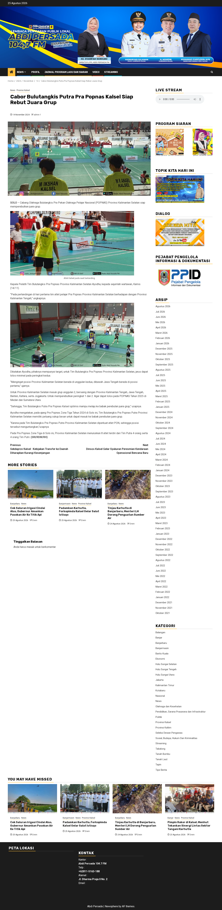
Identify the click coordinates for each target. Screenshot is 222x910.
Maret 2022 (162, 586)
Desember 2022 (164, 539)
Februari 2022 (163, 591)
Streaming (111, 72)
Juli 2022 (160, 565)
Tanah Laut (161, 759)
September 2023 (164, 491)
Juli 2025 (160, 375)
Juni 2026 (161, 316)
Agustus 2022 (163, 560)
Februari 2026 (163, 338)
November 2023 (164, 480)
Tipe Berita (161, 769)
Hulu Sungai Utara (165, 674)
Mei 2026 (160, 322)
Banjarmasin (65, 504)
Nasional (160, 695)
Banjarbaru (15, 504)
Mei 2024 (160, 449)
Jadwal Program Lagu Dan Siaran (66, 72)
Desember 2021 (164, 602)
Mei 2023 (160, 512)
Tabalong (160, 748)
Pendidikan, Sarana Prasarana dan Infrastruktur (181, 711)
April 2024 (161, 454)
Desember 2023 (164, 475)
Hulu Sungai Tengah (166, 669)
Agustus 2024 (163, 433)
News (20, 72)
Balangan (160, 632)
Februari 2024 (163, 465)
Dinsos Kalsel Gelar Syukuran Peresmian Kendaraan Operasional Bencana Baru (117, 449)
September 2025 (164, 364)
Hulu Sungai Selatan (166, 664)
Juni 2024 (161, 443)
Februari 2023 (163, 528)
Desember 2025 (164, 348)
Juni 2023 (161, 507)
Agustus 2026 (163, 306)
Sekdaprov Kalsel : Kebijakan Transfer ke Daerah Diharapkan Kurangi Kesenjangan (39, 449)
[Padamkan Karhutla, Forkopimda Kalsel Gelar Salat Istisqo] (79, 484)
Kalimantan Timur (165, 685)
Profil (35, 72)
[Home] (11, 72)
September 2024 (164, 428)
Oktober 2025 (163, 359)
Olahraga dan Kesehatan (169, 706)
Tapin (158, 764)
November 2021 (164, 607)
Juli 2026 (160, 311)
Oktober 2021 (163, 613)
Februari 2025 (163, 401)
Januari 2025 (162, 406)
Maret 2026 (162, 332)
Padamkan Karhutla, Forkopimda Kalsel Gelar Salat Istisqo (79, 511)
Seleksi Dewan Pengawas (169, 732)
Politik (159, 717)
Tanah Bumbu (163, 754)
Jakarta (159, 679)
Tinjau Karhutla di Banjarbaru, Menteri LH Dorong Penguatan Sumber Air (126, 513)
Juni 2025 (161, 380)
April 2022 (161, 581)
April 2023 (161, 517)
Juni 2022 (161, 570)
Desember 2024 (164, 412)
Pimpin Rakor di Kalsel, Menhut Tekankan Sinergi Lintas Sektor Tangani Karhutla (189, 826)
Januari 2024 (162, 470)
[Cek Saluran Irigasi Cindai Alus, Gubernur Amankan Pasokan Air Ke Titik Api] (30, 484)
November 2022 (164, 544)
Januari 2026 (162, 343)
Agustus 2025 (163, 369)
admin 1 (37, 115)
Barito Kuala (162, 653)
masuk (30, 546)
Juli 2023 (160, 502)
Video (95, 72)
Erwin (34, 520)
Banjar (159, 637)
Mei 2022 (160, 576)
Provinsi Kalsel (23, 90)
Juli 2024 (160, 438)
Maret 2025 (162, 396)
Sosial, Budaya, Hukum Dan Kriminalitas (176, 738)
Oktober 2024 (163, 422)
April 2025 (161, 391)
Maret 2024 (162, 459)
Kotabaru (160, 690)
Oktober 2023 (163, 486)
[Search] (212, 72)
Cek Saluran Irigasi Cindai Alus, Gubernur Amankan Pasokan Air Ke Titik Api (27, 511)
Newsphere (111, 906)
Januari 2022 (162, 597)
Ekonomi (160, 658)
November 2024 (164, 417)
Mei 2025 (160, 385)
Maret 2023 (162, 523)
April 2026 (161, 327)
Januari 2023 (162, 533)
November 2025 (164, 354)
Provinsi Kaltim (163, 727)
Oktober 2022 (163, 549)
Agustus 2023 (163, 496)
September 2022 (164, 555)
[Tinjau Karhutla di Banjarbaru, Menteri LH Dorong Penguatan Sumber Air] (128, 484)
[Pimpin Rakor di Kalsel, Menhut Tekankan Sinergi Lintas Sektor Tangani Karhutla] (189, 798)
